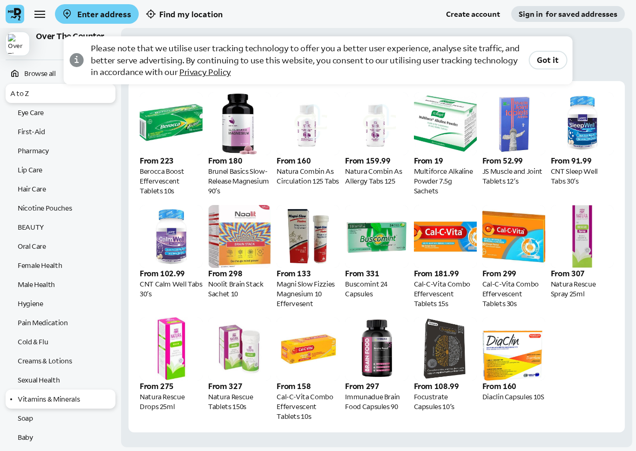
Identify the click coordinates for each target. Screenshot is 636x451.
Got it (548, 60)
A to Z (19, 93)
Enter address (103, 14)
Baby (25, 437)
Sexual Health (39, 380)
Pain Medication (43, 322)
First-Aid (31, 131)
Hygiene (30, 303)
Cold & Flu (33, 341)
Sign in (568, 14)
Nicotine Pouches (45, 208)
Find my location (191, 14)
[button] (60, 44)
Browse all (39, 73)
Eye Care (31, 112)
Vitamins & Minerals (49, 399)
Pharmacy (33, 150)
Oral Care (32, 246)
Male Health (36, 284)
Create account (473, 14)
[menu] (39, 14)
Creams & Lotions (45, 360)
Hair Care (32, 188)
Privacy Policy (205, 72)
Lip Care (30, 169)
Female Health (40, 265)
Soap (25, 418)
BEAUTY (31, 227)
